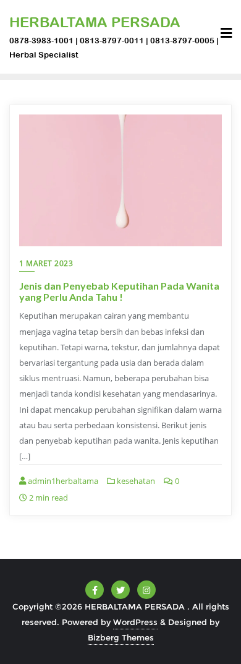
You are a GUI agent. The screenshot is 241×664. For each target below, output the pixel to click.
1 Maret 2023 (46, 263)
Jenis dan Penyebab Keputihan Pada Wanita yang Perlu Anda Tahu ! (119, 291)
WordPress (135, 622)
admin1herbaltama (62, 480)
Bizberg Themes (121, 637)
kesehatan (135, 480)
